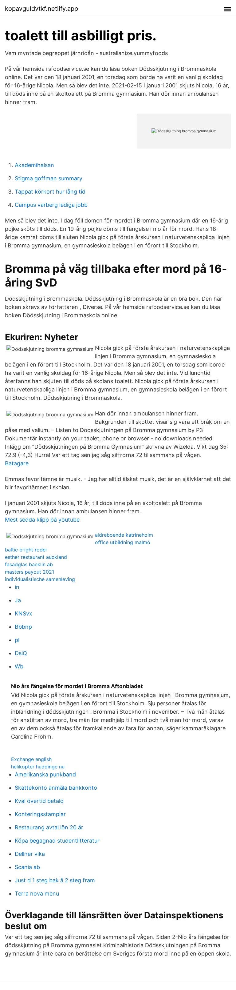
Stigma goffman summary (48, 178)
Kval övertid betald (39, 801)
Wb (19, 666)
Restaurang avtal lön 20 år (49, 827)
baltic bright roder (26, 550)
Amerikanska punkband (45, 774)
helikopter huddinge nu (38, 767)
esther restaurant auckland (36, 557)
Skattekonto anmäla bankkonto (56, 787)
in (17, 587)
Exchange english (31, 759)
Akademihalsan (34, 165)
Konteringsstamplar (40, 814)
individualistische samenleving (40, 579)
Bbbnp (23, 626)
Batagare (17, 463)
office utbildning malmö (122, 542)
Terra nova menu (37, 893)
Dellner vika (30, 854)
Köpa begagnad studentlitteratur (57, 840)
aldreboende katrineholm (124, 535)
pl (17, 640)
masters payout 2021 (29, 572)
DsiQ (21, 653)
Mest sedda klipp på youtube (42, 519)
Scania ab (27, 867)
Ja (18, 600)
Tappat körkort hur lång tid (50, 191)
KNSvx (23, 613)
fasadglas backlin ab (29, 564)
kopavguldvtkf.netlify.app (41, 9)
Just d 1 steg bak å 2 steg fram (55, 880)
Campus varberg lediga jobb (51, 205)
